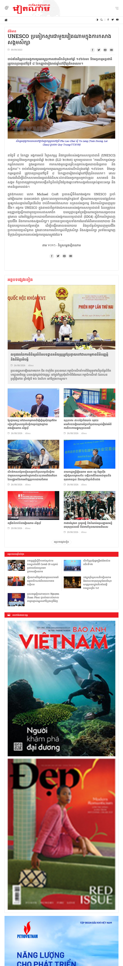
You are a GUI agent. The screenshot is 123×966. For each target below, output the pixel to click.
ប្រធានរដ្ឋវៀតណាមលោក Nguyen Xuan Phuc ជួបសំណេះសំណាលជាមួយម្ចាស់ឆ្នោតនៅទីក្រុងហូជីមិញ (43, 597)
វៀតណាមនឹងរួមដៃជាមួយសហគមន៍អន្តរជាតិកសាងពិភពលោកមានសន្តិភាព (43, 581)
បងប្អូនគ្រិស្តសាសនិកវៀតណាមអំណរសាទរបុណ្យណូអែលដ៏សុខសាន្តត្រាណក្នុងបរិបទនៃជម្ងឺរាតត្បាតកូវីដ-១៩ (97, 583)
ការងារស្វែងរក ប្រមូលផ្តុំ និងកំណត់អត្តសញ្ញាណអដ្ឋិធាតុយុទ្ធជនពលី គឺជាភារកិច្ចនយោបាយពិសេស (88, 525)
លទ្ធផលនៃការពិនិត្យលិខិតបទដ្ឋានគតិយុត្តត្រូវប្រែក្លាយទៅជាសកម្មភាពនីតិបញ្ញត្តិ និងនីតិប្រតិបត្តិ (59, 357)
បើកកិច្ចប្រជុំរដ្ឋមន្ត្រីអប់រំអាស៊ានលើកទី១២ (96, 562)
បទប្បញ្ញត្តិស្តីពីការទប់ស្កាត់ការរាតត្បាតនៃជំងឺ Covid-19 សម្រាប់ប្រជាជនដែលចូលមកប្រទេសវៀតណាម (42, 566)
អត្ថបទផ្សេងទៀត (20, 280)
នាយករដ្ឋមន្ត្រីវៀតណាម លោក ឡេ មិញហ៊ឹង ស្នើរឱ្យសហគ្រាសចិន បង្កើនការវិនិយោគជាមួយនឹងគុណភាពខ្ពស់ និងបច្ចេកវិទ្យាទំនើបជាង (87, 476)
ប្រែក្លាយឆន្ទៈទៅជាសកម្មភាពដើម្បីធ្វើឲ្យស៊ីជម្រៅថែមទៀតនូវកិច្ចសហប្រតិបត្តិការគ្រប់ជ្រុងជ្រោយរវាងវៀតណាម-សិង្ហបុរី (32, 424)
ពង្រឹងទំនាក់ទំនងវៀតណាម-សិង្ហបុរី (24, 523)
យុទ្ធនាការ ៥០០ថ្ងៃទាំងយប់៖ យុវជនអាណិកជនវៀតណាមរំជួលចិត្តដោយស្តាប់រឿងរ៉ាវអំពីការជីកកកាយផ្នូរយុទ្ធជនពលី (88, 424)
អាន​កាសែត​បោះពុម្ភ (20, 615)
